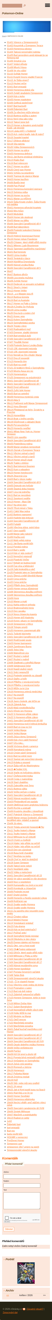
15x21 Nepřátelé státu (18, 869)
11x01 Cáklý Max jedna (18, 511)
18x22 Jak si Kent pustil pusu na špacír (26, 1089)
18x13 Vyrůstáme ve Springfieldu (23, 1061)
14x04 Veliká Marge (16, 730)
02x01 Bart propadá (16, 87)
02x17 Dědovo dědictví (18, 141)
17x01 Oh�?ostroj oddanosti (21, 949)
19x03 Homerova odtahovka (21, 1099)
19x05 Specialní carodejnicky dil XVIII (25, 1108)
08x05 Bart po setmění (18, 393)
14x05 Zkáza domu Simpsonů (21, 737)
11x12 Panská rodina (17, 547)
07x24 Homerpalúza (17, 374)
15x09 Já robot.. (15, 823)
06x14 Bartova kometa (18, 297)
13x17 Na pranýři (15, 695)
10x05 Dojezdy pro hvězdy (20, 485)
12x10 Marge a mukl (17, 601)
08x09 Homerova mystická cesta (23, 397)
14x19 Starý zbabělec (17, 782)
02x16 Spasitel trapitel (18, 137)
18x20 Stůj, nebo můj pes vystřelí (23, 1083)
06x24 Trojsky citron (17, 326)
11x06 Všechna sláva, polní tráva (23, 527)
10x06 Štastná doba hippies (20, 489)
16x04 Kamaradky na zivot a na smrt (25, 885)
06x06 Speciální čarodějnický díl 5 (24, 268)
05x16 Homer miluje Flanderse (22, 239)
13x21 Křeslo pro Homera (19, 711)
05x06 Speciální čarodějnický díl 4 (24, 224)
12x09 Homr (13, 598)
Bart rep (11, 1131)
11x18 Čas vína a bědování (20, 566)
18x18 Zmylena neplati (18, 1077)
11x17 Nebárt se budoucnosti (21, 563)
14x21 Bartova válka (17, 789)
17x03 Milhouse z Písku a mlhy (22, 956)
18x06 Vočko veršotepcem (20, 1048)
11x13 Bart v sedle (16, 550)
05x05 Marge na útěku (18, 220)
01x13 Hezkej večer (16, 83)
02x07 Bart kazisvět (16, 106)
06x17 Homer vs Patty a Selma (22, 303)
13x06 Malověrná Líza (18, 653)
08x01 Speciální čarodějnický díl (23, 381)
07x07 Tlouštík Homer (18, 342)
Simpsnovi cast (14, 1144)
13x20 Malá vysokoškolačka (21, 708)
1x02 (9, 1121)
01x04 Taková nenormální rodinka (23, 52)
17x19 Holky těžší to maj (19, 1013)
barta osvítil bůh (14, 1134)
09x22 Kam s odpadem (18, 469)
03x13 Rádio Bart (15, 160)
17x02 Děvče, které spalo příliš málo (25, 952)
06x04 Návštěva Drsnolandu (21, 261)
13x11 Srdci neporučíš (18, 672)
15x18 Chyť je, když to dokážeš (22, 859)
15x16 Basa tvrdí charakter (20, 853)
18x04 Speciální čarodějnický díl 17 (24, 1035)
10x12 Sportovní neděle (18, 498)
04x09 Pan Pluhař (16, 186)
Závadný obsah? (35, 1309)
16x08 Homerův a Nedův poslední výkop (27, 898)
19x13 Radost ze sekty (18, 1118)
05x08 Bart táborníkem (18, 227)
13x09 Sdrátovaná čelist (19, 666)
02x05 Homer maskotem (19, 99)
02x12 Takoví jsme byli (18, 122)
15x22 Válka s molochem (19, 872)
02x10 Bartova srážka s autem (22, 115)
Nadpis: (6, 1181)
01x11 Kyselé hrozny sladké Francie (25, 77)
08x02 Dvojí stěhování (18, 387)
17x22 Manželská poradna (20, 1023)
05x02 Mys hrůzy (15, 211)
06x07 (10, 271)
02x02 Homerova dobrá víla (20, 90)
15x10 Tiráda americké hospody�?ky (25, 827)
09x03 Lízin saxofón (17, 437)
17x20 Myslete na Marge (19, 1016)
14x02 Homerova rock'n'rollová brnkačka (27, 724)
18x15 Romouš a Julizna (19, 1067)
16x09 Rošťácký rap (17, 901)
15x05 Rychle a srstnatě (19, 808)
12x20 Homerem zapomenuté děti (23, 630)
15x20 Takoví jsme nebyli (19, 866)
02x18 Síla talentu (16, 144)
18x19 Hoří (12, 1080)
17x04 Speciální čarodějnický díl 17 (24, 962)
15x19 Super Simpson (18, 862)
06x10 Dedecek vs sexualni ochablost (25, 284)
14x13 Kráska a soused (18, 762)
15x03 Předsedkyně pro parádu (22, 801)
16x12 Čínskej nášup (17, 917)
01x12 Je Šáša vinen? (18, 80)
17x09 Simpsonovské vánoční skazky (25, 978)
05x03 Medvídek (15, 214)
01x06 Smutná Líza (16, 61)
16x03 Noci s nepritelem (19, 882)
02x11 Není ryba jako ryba (20, 119)
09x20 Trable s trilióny (18, 463)
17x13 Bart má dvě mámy (19, 991)
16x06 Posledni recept (18, 891)
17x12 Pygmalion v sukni (19, 988)
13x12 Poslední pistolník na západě (24, 675)
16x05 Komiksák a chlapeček (21, 888)
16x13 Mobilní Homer (17, 920)
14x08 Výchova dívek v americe (22, 746)
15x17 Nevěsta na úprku (19, 856)
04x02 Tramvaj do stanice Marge (23, 176)
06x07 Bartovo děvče (17, 274)
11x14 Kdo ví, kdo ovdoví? (20, 553)
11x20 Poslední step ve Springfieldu (24, 572)
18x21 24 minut (14, 1086)
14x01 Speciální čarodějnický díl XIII (25, 720)
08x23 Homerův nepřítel (19, 428)
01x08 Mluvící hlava (16, 67)
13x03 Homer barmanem (19, 643)
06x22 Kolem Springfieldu (19, 319)
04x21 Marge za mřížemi (19, 198)
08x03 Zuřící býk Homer (18, 390)
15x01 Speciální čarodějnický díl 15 (24, 795)
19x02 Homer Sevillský (18, 1096)
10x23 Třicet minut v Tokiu (20, 508)
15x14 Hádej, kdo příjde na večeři (23, 843)
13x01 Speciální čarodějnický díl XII (24, 637)
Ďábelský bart (14, 1124)
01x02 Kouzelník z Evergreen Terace (25, 45)
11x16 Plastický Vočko (18, 559)
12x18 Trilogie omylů (17, 627)
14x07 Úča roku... (15, 743)
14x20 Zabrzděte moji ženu (20, 785)
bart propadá (13, 1127)
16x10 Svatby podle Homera (21, 904)
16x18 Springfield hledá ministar (23, 936)
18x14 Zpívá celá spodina (19, 1064)
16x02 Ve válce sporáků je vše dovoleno (27, 879)
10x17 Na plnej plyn (17, 505)
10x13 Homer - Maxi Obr (19, 502)
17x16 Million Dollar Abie (19, 1003)
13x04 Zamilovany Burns (19, 646)
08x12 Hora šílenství (17, 406)
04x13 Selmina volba (17, 192)
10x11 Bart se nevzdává (19, 495)
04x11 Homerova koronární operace (24, 189)
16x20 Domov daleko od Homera (23, 942)
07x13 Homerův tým (17, 361)
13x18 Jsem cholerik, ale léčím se (23, 701)
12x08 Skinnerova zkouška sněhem (24, 592)
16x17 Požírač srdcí (16, 933)
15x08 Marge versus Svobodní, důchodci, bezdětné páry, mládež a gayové (27, 819)
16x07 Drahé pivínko (17, 895)
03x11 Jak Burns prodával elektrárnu (25, 157)
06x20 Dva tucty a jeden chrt (21, 313)
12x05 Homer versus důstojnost (22, 588)
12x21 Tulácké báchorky (19, 633)
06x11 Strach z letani (17, 287)
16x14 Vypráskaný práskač (20, 923)
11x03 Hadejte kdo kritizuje (20, 518)
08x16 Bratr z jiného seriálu (20, 419)
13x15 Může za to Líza (18, 688)
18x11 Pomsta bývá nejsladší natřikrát (25, 1057)
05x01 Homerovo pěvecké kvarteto (24, 207)
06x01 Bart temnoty (16, 252)
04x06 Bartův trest (16, 182)
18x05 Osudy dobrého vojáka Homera (25, 1044)
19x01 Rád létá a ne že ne (20, 1093)
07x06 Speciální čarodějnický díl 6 (24, 339)
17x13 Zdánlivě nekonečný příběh (23, 994)
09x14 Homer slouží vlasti (19, 460)
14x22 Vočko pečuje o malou (21, 792)
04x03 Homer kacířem (18, 179)
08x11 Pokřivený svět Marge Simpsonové (27, 403)
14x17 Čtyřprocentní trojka (20, 776)
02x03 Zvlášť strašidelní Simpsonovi (25, 93)
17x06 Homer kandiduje (19, 969)
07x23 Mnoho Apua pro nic (20, 371)
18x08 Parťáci (14, 1051)
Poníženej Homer (15, 1140)
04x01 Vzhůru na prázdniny (20, 173)
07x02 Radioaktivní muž (19, 329)
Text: (5, 1190)
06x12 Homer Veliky (17, 290)
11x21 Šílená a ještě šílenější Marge (24, 576)
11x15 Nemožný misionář (19, 556)
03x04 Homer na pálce (18, 150)
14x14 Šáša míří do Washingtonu (23, 765)
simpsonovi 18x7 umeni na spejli (23, 1147)
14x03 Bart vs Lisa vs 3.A (19, 727)
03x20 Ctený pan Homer (19, 170)
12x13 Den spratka (16, 611)
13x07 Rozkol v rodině (18, 656)
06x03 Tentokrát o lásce (18, 258)
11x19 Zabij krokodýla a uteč (21, 569)
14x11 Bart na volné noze (19, 756)
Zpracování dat (10, 1312)
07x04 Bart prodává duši (19, 336)
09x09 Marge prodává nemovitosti (23, 447)
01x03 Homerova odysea (19, 49)
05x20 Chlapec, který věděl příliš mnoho (26, 242)
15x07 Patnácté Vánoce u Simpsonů (25, 814)
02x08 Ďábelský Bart (17, 109)
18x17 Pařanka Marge (18, 1073)
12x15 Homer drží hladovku (20, 617)
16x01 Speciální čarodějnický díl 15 (24, 875)
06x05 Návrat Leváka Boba (20, 265)
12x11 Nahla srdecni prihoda (21, 605)
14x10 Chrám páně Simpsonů (21, 753)
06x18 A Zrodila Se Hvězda (20, 307)
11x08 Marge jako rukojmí (19, 534)
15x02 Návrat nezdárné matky (21, 798)
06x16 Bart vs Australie (18, 300)
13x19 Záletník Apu (16, 704)
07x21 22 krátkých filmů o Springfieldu (25, 368)
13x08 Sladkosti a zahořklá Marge (23, 662)
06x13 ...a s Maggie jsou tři (20, 294)
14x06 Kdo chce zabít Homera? (22, 740)
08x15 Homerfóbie (16, 415)
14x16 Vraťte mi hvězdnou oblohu (23, 772)
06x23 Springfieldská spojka (21, 323)
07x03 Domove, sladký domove (22, 332)
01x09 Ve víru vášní (16, 70)
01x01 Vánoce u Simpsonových (22, 42)
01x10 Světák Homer (17, 74)
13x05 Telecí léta (15, 650)
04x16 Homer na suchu (18, 195)
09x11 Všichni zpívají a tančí (21, 453)
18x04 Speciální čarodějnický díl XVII (25, 1041)
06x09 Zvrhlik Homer (17, 281)
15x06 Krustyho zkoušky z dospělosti (25, 811)
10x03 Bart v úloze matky (19, 479)
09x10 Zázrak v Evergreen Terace (23, 450)
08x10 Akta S (13, 400)
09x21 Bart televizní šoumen (21, 466)
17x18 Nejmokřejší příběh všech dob (25, 1010)
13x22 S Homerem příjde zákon (22, 714)
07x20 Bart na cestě (16, 364)
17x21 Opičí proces (16, 1019)
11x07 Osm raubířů (16, 530)
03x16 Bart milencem (17, 163)
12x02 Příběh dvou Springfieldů (22, 585)
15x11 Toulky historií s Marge (21, 830)
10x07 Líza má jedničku (18, 492)
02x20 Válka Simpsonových (20, 147)
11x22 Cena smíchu (16, 579)
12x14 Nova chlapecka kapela (22, 614)
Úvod (4, 36)
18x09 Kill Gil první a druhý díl (21, 1054)
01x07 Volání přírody (17, 64)
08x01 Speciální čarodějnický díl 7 (24, 384)
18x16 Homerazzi (15, 1070)
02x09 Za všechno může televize (23, 112)
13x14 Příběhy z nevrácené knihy (23, 682)
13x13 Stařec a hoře (17, 679)
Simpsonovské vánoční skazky (22, 1150)
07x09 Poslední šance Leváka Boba (24, 345)
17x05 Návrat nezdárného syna (22, 965)
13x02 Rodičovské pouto (19, 640)
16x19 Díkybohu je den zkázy (21, 939)
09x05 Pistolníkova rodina (19, 444)
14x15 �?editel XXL (17, 769)
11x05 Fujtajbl (14, 524)
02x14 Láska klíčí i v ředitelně (21, 131)
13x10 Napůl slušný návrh (20, 669)
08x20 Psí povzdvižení (18, 425)
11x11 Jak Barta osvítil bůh (20, 543)
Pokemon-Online (12, 13)
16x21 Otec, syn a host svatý (21, 945)
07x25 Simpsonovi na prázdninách (24, 377)
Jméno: (6, 1172)
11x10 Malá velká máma (19, 540)
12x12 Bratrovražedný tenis (20, 608)
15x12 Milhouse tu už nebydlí (21, 837)
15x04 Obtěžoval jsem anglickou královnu (27, 805)
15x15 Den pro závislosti (19, 850)
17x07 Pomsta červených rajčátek (23, 972)
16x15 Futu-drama (16, 926)
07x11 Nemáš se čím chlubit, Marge (24, 355)
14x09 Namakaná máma (19, 749)
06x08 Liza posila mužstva (20, 278)
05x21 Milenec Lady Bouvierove (23, 245)
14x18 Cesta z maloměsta (19, 779)
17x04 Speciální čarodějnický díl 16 (24, 959)
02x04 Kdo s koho (16, 96)
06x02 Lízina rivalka (17, 255)
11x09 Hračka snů (16, 537)
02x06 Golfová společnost (19, 103)
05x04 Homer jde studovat (20, 217)
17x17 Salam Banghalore (19, 1007)
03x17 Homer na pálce (18, 166)
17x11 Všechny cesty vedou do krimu (25, 985)
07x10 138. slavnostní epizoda (22, 348)
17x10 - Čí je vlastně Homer (20, 981)
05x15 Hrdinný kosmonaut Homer (23, 236)
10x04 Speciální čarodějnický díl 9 (24, 482)
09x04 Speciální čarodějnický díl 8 (24, 440)
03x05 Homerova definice (19, 153)
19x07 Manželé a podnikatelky (22, 1115)
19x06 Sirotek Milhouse (18, 1111)
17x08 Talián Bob (15, 975)
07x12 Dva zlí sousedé (18, 358)
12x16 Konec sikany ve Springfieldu (24, 621)
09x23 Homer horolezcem (19, 473)
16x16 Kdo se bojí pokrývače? (22, 929)
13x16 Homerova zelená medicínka (24, 691)
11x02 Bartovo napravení (19, 514)
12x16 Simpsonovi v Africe (20, 624)
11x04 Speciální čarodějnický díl (23, 521)
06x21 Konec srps (16, 316)
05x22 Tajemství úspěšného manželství (26, 249)
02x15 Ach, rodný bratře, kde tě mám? (25, 134)
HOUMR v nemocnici (17, 1137)
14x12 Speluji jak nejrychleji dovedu (25, 759)
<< (7, 1295)
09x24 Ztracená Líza (17, 476)
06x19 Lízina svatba (17, 310)
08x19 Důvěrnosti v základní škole (24, 422)
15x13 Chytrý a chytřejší (19, 840)
